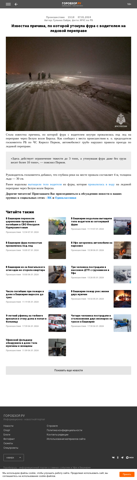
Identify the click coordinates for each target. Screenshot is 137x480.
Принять (127, 474)
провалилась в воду (101, 184)
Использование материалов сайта (66, 439)
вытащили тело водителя (45, 184)
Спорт (7, 430)
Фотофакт (9, 439)
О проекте (52, 426)
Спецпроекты (11, 447)
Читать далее (36, 226)
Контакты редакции (57, 434)
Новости (8, 426)
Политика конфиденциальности (64, 430)
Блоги (7, 434)
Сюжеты (8, 443)
